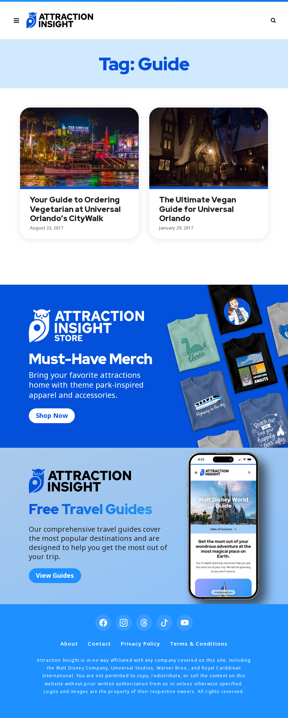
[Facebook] (103, 623)
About (69, 643)
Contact (99, 643)
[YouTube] (185, 623)
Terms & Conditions (198, 643)
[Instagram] (124, 623)
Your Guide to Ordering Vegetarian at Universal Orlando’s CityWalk (75, 209)
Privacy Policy (140, 643)
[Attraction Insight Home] (59, 20)
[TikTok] (164, 623)
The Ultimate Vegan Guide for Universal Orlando (197, 209)
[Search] (273, 20)
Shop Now (52, 415)
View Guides (55, 575)
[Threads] (144, 623)
